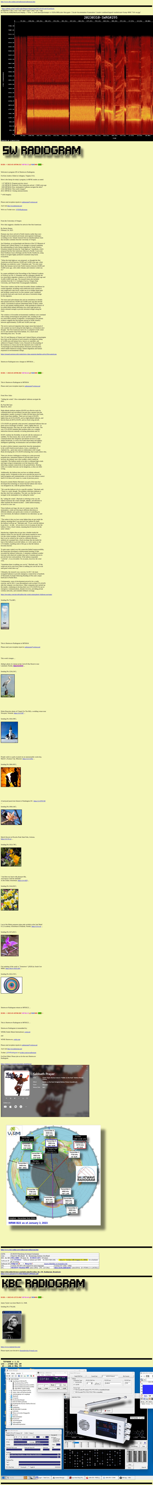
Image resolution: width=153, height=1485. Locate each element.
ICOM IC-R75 (35, 1258)
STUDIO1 (17, 1260)
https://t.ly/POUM (39, 801)
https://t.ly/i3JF (19, 713)
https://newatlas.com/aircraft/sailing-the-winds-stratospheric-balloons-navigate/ (26, 594)
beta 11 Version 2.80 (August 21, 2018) (73, 1260)
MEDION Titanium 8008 (20, 1268)
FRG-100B (15, 1258)
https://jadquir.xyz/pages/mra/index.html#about (16, 1064)
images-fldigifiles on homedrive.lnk (55, 1264)
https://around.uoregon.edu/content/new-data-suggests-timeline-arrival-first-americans (29, 354)
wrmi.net (27, 1032)
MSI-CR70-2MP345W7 (62, 1268)
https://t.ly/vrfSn (27, 759)
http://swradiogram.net (14, 206)
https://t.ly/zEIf (22, 880)
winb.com (17, 1039)
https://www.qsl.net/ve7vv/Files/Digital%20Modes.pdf (19, 1274)
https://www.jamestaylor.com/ (10, 1347)
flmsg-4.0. (29, 1264)
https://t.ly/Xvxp (6, 839)
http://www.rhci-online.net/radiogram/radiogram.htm (18, 2)
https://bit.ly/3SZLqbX (13, 968)
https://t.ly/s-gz (36, 926)
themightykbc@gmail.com (28, 1350)
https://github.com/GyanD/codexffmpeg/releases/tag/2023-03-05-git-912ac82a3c (28, 8)
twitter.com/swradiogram (28, 1052)
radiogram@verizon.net (29, 202)
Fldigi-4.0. (15, 1264)
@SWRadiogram (21, 209)
